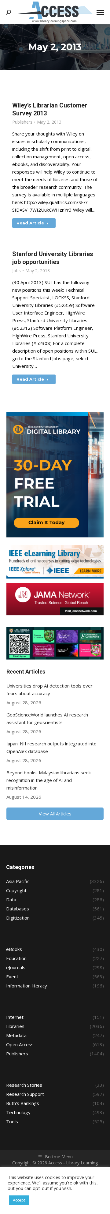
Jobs (16, 270)
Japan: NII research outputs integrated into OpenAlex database (51, 747)
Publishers (22, 122)
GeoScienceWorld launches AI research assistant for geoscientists (47, 718)
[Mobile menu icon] (100, 12)
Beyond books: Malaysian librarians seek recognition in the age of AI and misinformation (48, 780)
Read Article (30, 222)
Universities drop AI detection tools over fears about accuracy (49, 689)
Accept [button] (19, 1200)
